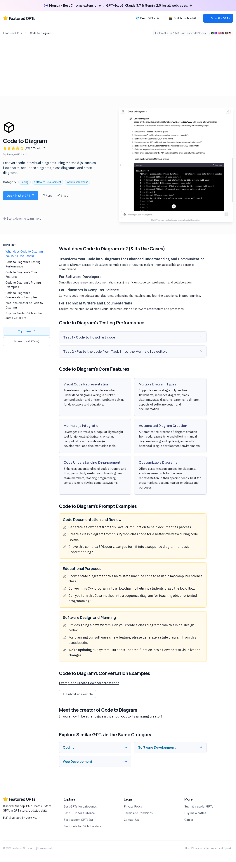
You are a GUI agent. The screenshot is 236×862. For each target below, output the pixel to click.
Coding (24, 182)
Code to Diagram (40, 33)
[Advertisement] (118, 63)
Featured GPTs (12, 33)
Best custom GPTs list (78, 820)
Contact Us (131, 820)
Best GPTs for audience (79, 813)
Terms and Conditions (138, 813)
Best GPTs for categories (80, 806)
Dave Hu (31, 817)
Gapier (188, 820)
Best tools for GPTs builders (82, 826)
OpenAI (228, 848)
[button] (132, 337)
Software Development (47, 182)
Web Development (77, 182)
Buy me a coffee (195, 813)
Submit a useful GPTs (198, 806)
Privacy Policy (133, 806)
